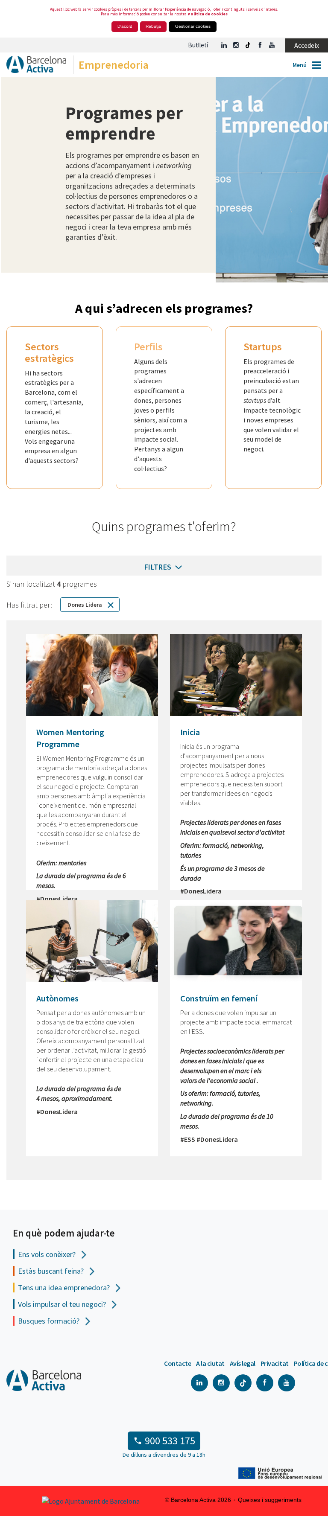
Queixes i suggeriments (270, 1499)
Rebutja (153, 26)
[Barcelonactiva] (33, 66)
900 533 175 (170, 1440)
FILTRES (158, 567)
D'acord (124, 26)
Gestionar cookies (193, 26)
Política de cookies (207, 14)
